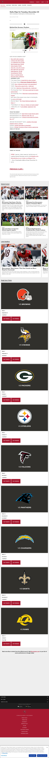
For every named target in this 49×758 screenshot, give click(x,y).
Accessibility (24, 721)
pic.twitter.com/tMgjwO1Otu (27, 158)
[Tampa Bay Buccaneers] (24, 712)
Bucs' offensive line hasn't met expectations (26, 84)
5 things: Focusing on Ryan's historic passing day (26, 127)
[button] (24, 139)
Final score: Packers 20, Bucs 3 (29, 82)
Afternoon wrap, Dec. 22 (28, 115)
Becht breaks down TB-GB (17, 64)
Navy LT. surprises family (17, 74)
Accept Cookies (32, 755)
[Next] (29, 50)
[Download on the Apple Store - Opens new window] (20, 707)
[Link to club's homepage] (2, 1)
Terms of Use (24, 719)
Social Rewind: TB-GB (16, 73)
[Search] (45, 2)
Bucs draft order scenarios (17, 59)
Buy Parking (16, 318)
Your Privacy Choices (24, 729)
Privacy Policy (24, 717)
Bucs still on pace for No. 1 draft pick (24, 86)
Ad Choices (24, 727)
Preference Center (24, 733)
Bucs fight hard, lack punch (17, 69)
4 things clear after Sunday (17, 60)
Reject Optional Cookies (42, 755)
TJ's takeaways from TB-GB (17, 62)
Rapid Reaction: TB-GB (16, 71)
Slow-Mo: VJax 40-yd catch (17, 67)
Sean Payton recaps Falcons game (30, 113)
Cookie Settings (24, 731)
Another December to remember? (23, 125)
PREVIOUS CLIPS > (16, 169)
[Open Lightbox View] (24, 43)
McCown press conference (17, 76)
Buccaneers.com (35, 651)
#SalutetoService (15, 158)
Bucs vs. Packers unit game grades (29, 105)
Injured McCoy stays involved (28, 80)
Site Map (24, 725)
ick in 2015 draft (17, 99)
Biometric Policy (24, 723)
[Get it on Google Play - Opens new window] (28, 707)
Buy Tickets (7, 318)
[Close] (47, 747)
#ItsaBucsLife (34, 156)
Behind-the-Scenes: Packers (19, 27)
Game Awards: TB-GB (16, 66)
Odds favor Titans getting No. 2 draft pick (26, 88)
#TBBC (13, 154)
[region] (24, 752)
